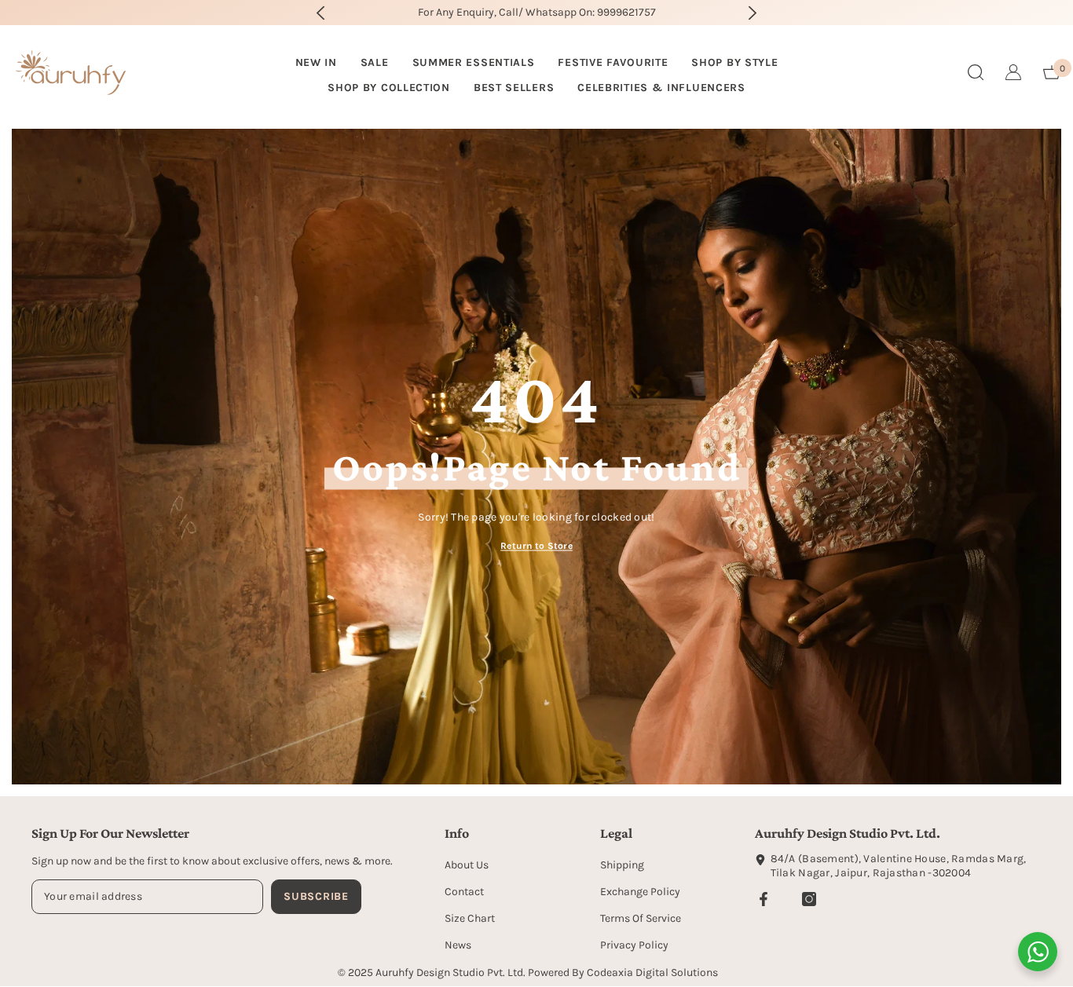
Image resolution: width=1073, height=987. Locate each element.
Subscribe (316, 896)
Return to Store (536, 544)
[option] (537, 12)
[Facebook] (763, 899)
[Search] (975, 72)
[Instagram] (809, 899)
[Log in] (1013, 72)
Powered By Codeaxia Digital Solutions (623, 972)
